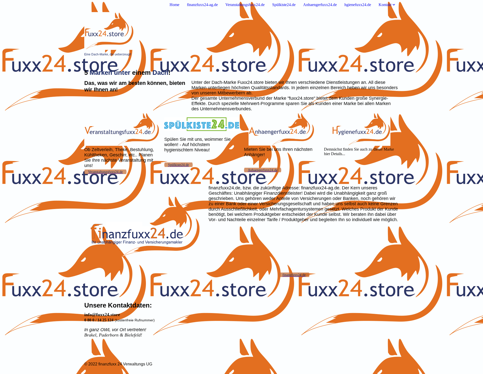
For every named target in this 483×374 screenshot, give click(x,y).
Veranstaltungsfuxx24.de (245, 5)
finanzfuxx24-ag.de (202, 5)
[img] (241, 31)
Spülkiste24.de (284, 5)
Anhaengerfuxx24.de (320, 5)
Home (174, 5)
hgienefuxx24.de (357, 5)
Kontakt (385, 5)
